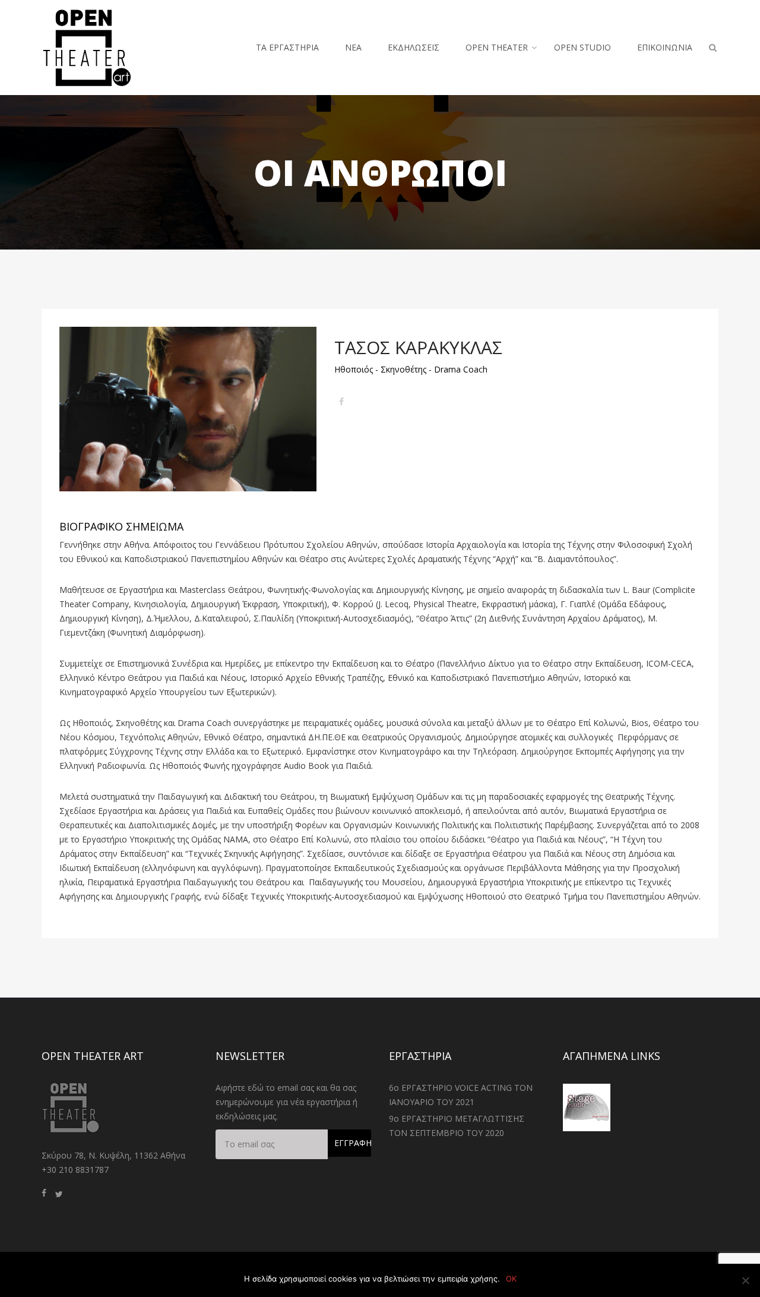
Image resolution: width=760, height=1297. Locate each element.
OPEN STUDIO (582, 47)
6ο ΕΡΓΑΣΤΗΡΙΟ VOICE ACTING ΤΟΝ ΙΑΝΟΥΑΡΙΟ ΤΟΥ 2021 (461, 1094)
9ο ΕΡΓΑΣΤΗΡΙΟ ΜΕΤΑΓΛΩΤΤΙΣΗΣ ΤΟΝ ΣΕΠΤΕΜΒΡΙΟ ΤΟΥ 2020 (456, 1125)
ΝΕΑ (353, 47)
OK (511, 1278)
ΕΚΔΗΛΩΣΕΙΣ (413, 47)
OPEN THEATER (497, 47)
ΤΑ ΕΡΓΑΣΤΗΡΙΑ (287, 47)
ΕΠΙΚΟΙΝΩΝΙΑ (664, 47)
